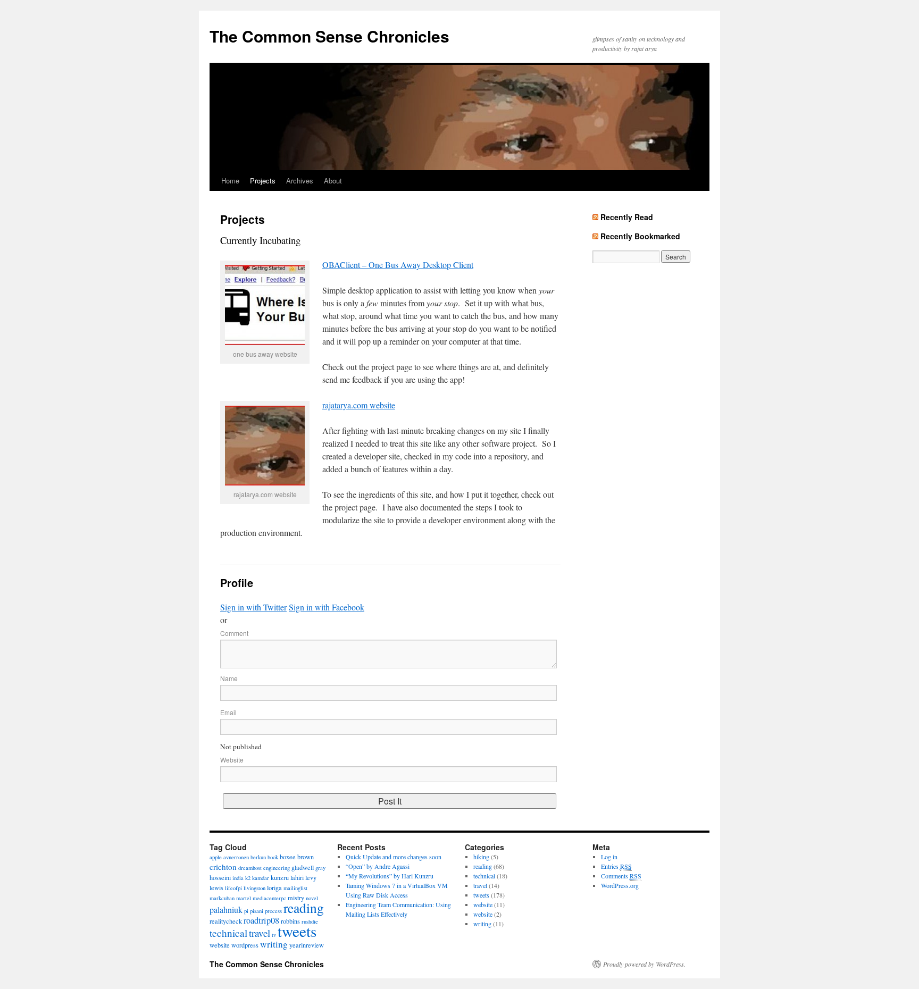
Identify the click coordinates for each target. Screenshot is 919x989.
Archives (299, 180)
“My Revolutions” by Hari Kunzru (389, 875)
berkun (258, 857)
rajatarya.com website (358, 404)
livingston (254, 888)
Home (230, 180)
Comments (621, 875)
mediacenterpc (269, 898)
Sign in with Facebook (326, 607)
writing (274, 944)
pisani (256, 911)
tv (274, 934)
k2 (247, 878)
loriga (274, 887)
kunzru (280, 877)
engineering (276, 867)
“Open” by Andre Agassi (378, 866)
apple (216, 857)
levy (310, 877)
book (273, 857)
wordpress (244, 945)
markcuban (222, 898)
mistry (296, 897)
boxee (288, 856)
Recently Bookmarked (640, 236)
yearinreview (306, 945)
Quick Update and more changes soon (393, 856)
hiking (481, 856)
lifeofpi (233, 888)
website (220, 945)
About (333, 180)
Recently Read (626, 217)
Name (229, 678)
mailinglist (295, 888)
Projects (262, 180)
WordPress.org (620, 885)
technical (228, 933)
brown (305, 856)
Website (232, 759)
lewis (216, 887)
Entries (616, 866)
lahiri (297, 877)
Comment (234, 633)
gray (320, 867)
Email (228, 712)
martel (243, 898)
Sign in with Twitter (253, 607)
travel (259, 933)
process (273, 911)
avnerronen (236, 857)
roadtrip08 (261, 920)
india (238, 878)
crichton (223, 866)
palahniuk (226, 909)
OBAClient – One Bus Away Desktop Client (397, 264)
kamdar (260, 878)
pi (246, 911)
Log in (609, 856)
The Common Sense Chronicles (329, 35)
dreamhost (250, 867)
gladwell (302, 867)
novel (312, 898)
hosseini (220, 877)
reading (303, 908)
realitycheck (226, 921)
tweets (297, 930)
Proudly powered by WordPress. (644, 964)
